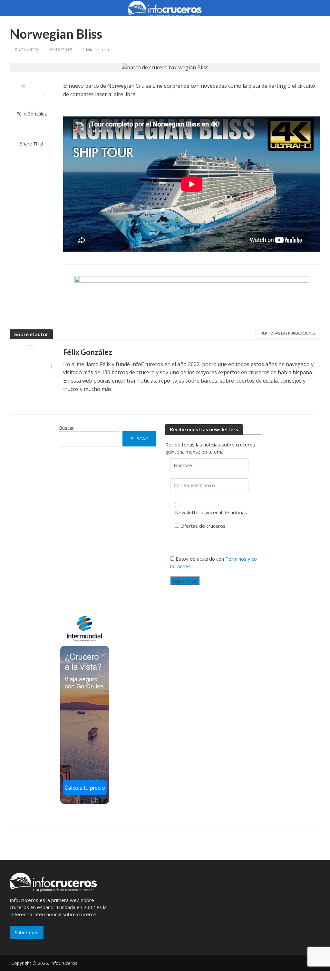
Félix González (31, 114)
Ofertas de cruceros (203, 526)
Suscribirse (185, 580)
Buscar (66, 428)
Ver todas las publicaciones (288, 333)
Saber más (26, 932)
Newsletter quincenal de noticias (211, 512)
